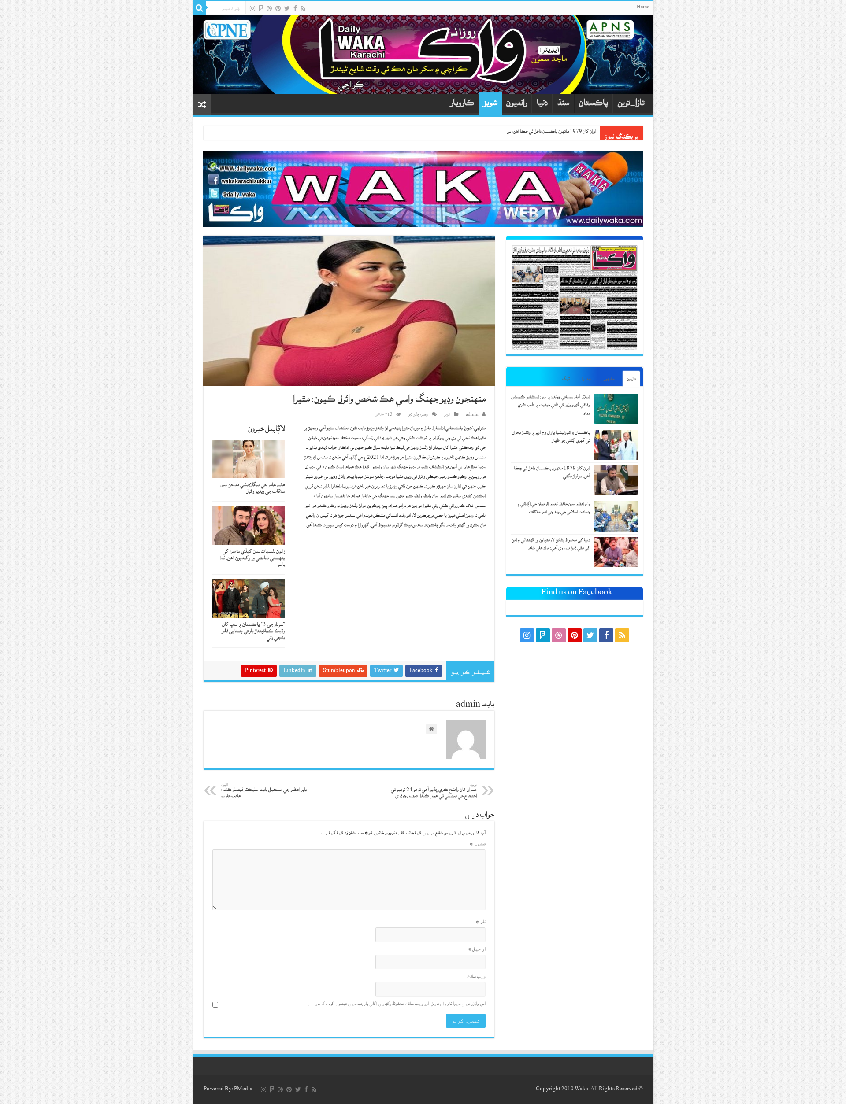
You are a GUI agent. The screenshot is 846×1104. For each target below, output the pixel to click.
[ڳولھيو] (199, 8)
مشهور (609, 380)
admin (472, 415)
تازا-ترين (631, 105)
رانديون (516, 105)
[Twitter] (287, 8)
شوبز (490, 105)
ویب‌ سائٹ (476, 977)
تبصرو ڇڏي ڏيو (418, 415)
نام (480, 923)
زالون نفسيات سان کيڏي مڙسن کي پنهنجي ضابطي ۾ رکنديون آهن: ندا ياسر (252, 559)
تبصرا (586, 380)
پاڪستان (593, 105)
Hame (643, 8)
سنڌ (563, 105)
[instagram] (252, 8)
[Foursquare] (261, 8)
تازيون (631, 380)
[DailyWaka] (423, 54)
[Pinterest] (278, 8)
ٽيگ (566, 380)
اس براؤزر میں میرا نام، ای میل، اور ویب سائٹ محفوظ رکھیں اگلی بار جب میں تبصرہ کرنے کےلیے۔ (397, 1005)
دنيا (542, 105)
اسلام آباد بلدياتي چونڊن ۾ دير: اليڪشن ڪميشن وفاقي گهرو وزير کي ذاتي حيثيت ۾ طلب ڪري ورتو (550, 406)
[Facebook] (295, 8)
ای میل (477, 950)
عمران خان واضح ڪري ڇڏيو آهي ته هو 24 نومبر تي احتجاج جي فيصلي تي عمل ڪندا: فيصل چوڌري (434, 791)
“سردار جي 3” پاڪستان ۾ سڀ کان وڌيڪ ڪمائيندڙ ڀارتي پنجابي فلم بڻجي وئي (253, 632)
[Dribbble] (269, 8)
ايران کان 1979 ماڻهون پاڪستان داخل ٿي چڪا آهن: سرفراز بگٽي (544, 132)
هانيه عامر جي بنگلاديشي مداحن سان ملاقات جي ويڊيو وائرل (252, 489)
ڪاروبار (462, 105)
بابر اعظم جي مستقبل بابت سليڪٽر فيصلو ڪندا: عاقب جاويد (264, 791)
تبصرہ (477, 845)
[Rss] (303, 8)
